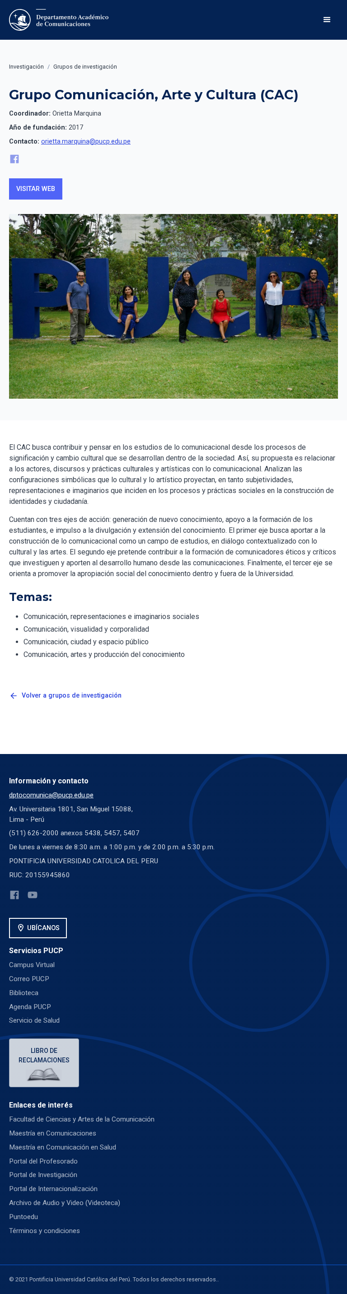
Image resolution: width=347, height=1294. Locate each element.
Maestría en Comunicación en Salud (62, 1147)
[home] (58, 20)
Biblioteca (23, 993)
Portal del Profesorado (43, 1161)
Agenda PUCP (30, 1007)
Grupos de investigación (85, 66)
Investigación (26, 66)
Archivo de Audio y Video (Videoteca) (64, 1203)
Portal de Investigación (43, 1175)
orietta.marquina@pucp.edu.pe (86, 141)
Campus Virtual (32, 965)
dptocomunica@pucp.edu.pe (51, 795)
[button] (327, 20)
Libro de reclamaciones (44, 1055)
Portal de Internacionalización (53, 1189)
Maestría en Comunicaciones (52, 1133)
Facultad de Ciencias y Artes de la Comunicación (82, 1119)
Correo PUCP (29, 979)
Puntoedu (23, 1217)
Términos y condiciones (44, 1231)
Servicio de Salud (34, 1020)
